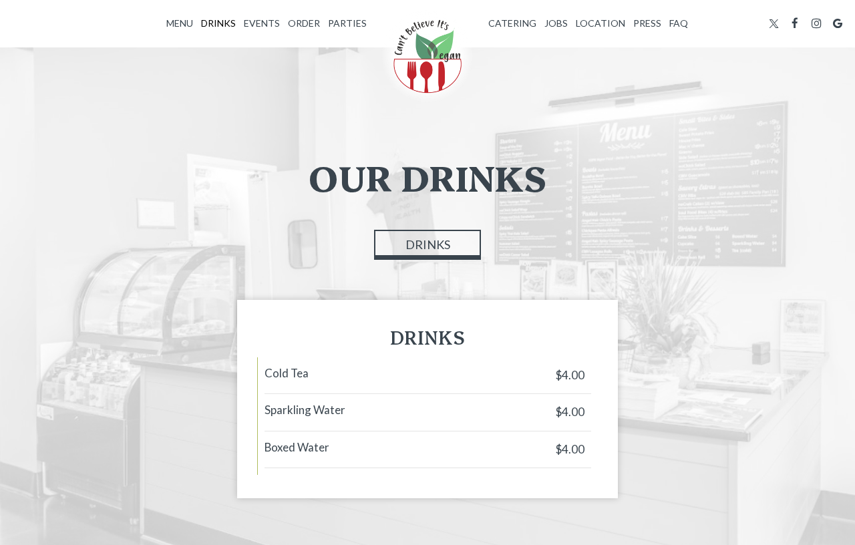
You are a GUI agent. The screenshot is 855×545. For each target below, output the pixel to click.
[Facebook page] (795, 23)
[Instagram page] (816, 23)
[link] (427, 56)
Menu (179, 23)
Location (600, 23)
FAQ (678, 23)
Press (647, 23)
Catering (512, 23)
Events (262, 23)
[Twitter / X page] (773, 23)
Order (304, 23)
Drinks (218, 23)
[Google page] (837, 23)
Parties (347, 23)
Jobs (556, 23)
